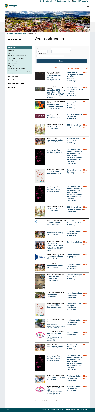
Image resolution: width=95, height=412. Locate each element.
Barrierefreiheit (69, 409)
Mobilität (11, 87)
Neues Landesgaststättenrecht (16, 68)
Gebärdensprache (63, 1)
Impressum (45, 409)
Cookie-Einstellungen (81, 409)
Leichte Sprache (47, 1)
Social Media (11, 53)
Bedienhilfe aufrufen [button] (80, 1)
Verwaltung (12, 80)
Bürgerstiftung (12, 66)
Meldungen (11, 50)
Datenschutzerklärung (56, 409)
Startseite (9, 33)
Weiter (56, 400)
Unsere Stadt (16, 33)
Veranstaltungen (13, 61)
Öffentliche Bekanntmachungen (17, 55)
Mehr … (85, 74)
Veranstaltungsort (41, 53)
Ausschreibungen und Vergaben (17, 58)
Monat (38, 49)
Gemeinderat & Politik (16, 84)
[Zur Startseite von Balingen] (11, 6)
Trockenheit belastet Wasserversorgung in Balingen (19, 72)
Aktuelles (23, 33)
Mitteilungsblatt (12, 63)
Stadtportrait (13, 76)
